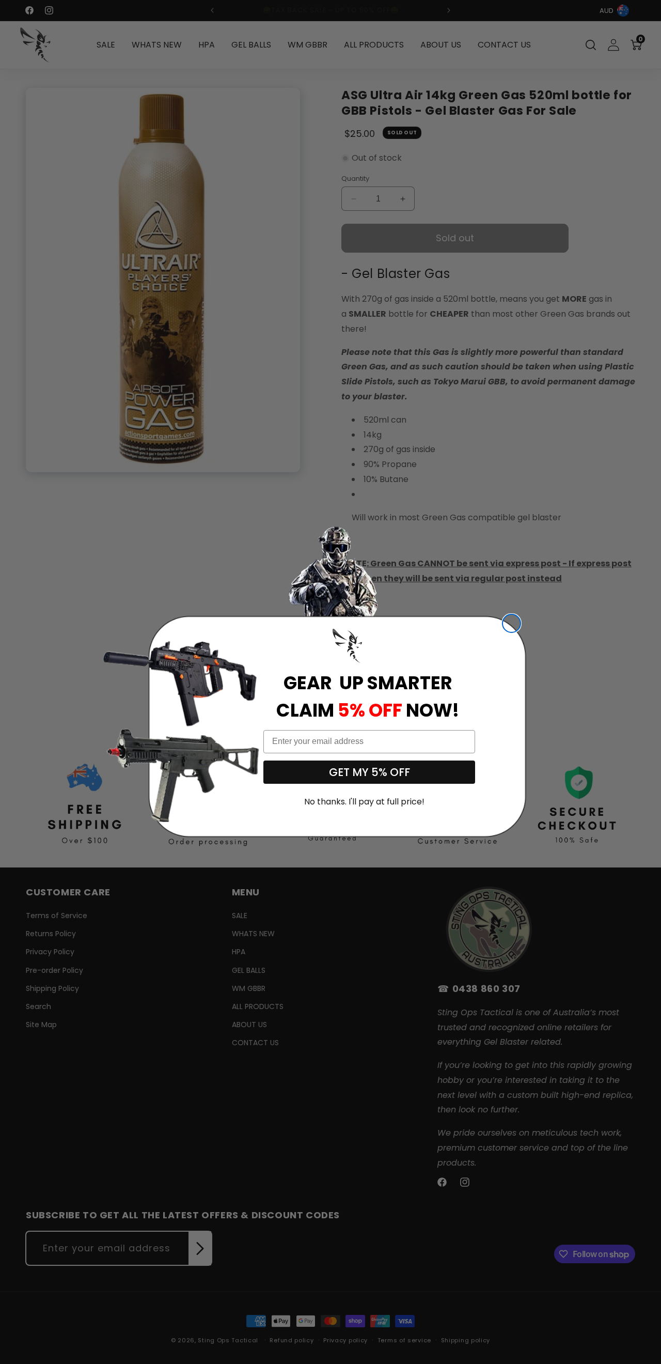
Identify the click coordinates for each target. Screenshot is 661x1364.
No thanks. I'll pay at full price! (364, 802)
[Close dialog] (511, 623)
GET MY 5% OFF (369, 772)
